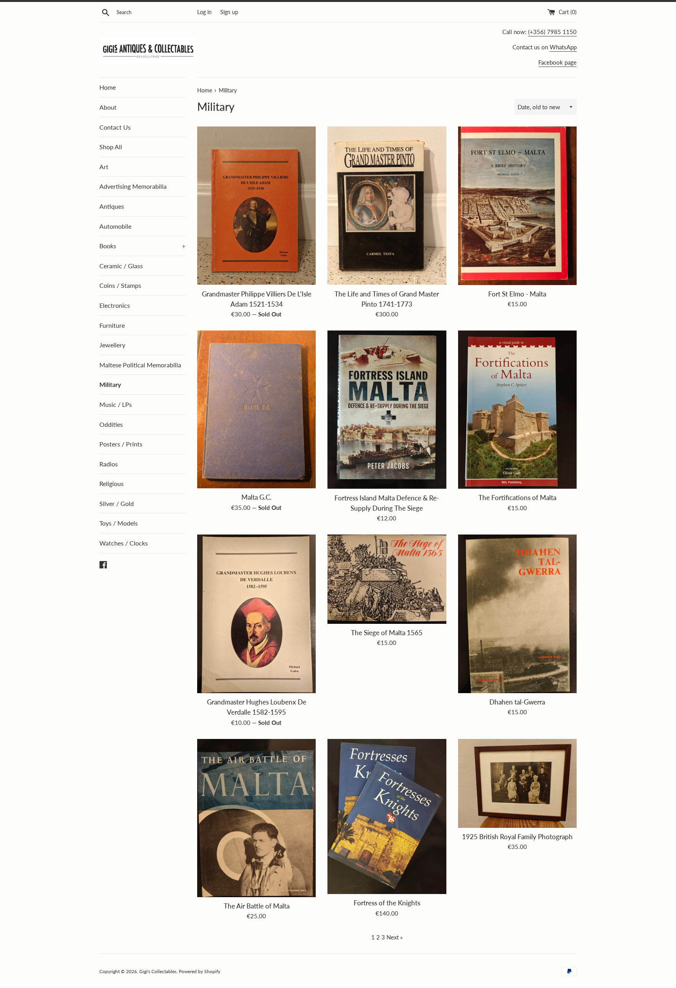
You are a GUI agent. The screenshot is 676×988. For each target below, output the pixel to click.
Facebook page (557, 62)
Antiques (111, 206)
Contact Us (115, 127)
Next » (395, 937)
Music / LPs (115, 404)
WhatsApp (563, 47)
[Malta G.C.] (256, 409)
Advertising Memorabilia (133, 186)
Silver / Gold (116, 503)
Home (107, 87)
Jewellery (112, 345)
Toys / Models (118, 523)
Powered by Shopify (199, 971)
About (108, 107)
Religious (111, 483)
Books (142, 245)
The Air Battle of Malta (256, 906)
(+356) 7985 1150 (552, 31)
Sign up (229, 12)
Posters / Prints (120, 444)
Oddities (111, 424)
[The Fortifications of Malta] (517, 410)
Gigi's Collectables (157, 971)
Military (110, 384)
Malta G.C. (256, 497)
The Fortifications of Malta (517, 498)
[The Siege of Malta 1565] (386, 579)
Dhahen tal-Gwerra (517, 702)
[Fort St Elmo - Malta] (517, 205)
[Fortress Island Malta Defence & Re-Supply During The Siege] (386, 410)
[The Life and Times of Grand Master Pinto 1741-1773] (386, 205)
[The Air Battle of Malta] (256, 818)
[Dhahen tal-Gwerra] (517, 614)
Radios (108, 464)
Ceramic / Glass (121, 265)
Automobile (115, 226)
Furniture (112, 325)
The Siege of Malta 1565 (386, 633)
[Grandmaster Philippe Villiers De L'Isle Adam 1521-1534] (256, 205)
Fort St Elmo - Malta (517, 294)
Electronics (114, 305)
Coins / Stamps (120, 285)
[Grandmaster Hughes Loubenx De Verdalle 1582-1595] (256, 614)
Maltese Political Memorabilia (140, 364)
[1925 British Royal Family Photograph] (517, 783)
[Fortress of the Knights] (386, 816)
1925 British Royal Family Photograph (517, 837)
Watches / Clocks (123, 543)
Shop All (110, 146)
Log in (204, 12)
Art (103, 166)
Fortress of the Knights (387, 903)
